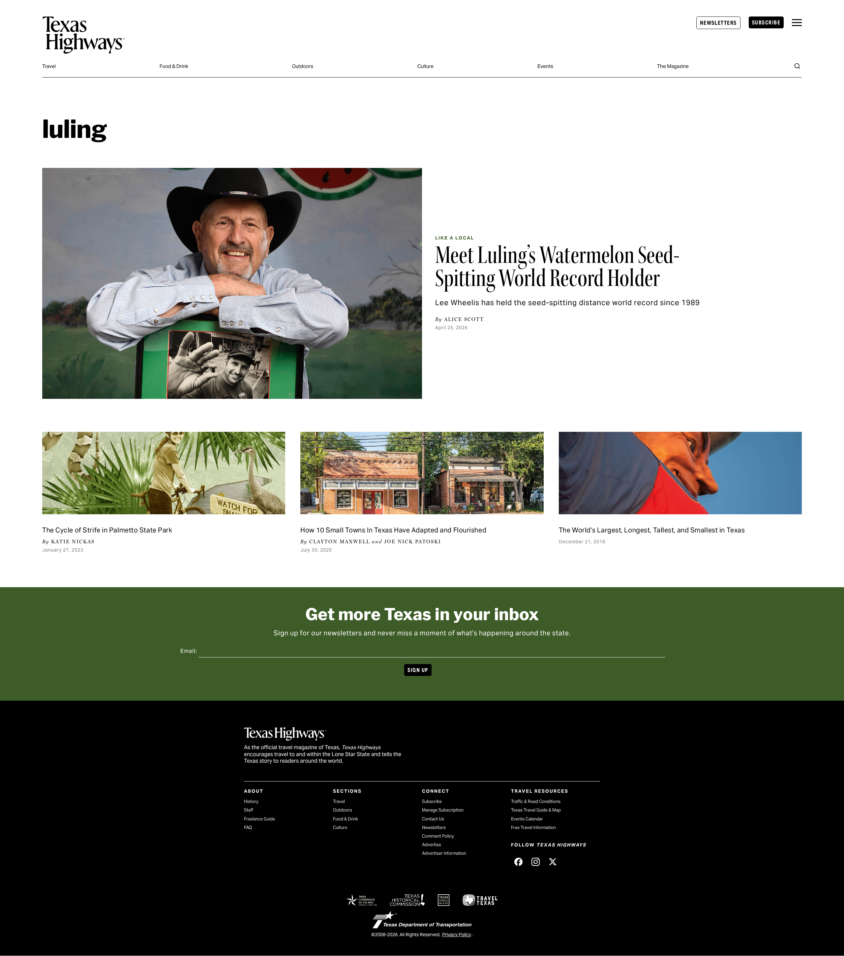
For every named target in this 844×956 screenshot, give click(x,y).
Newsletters (718, 22)
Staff (248, 810)
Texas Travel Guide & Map (536, 810)
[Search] (797, 66)
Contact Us (433, 819)
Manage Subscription (443, 810)
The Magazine (673, 66)
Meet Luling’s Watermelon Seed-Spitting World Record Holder (557, 266)
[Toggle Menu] (797, 22)
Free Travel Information (533, 827)
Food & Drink (174, 66)
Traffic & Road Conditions (535, 801)
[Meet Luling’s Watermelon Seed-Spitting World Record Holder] (232, 283)
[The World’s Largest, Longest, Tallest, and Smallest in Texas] (680, 473)
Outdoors (302, 66)
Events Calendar (527, 819)
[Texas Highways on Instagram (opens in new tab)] (535, 861)
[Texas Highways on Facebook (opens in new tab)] (518, 861)
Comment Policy (438, 836)
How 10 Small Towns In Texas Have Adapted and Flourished (393, 530)
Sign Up (417, 670)
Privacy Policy (456, 935)
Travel (49, 66)
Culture (425, 66)
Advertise (431, 844)
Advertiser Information (444, 853)
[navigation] (797, 22)
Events (545, 66)
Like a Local (454, 238)
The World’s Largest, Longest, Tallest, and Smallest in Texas (652, 530)
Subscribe (766, 22)
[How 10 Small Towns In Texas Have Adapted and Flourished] (421, 473)
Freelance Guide (259, 819)
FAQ (248, 827)
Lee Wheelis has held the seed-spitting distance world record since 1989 (567, 302)
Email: (188, 651)
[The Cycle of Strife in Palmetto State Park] (163, 473)
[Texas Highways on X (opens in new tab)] (552, 861)
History (251, 801)
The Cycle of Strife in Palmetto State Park (107, 530)
